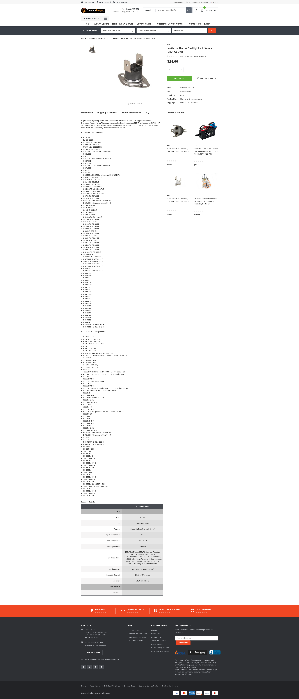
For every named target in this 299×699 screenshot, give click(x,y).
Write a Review (200, 56)
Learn (176, 686)
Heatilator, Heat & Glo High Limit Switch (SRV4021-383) (133, 38)
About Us (154, 630)
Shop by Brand (133, 630)
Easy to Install (105, 2)
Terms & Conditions (159, 641)
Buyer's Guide (144, 24)
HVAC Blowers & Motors (137, 637)
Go (212, 30)
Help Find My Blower (112, 686)
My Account (178, 2)
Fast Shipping (89, 2)
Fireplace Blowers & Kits (98, 38)
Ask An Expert (93, 652)
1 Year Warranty (122, 2)
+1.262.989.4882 (132, 9)
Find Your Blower (90, 30)
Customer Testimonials (160, 651)
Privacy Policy (157, 637)
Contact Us (166, 686)
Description (87, 113)
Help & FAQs (156, 634)
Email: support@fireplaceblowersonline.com (102, 659)
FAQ (147, 113)
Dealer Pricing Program (160, 648)
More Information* (101, 612)
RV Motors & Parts (135, 641)
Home (83, 38)
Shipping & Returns (107, 113)
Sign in (187, 2)
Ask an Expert (95, 686)
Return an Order (157, 644)
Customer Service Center (170, 24)
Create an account (200, 2)
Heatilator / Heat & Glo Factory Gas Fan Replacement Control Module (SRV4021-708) (206, 151)
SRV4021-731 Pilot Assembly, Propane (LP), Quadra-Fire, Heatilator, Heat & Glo (205, 201)
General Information (131, 113)
